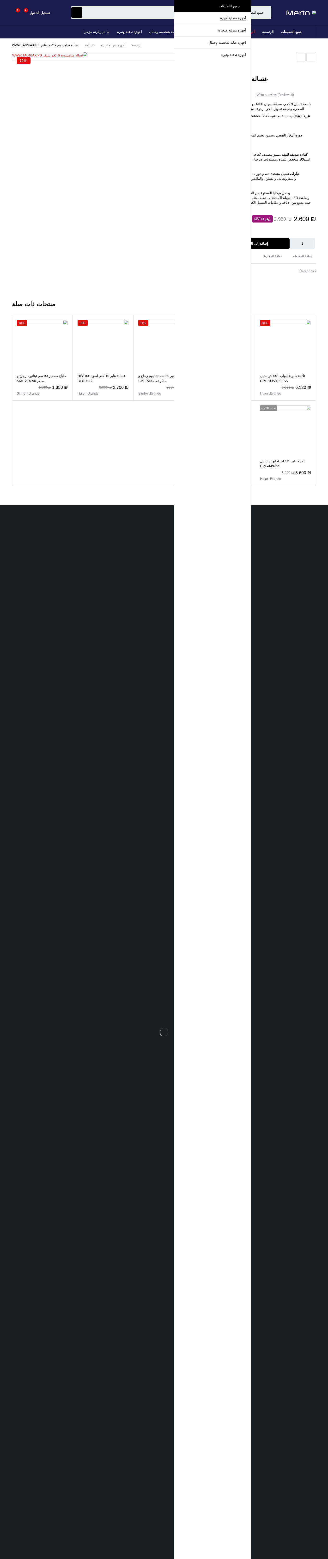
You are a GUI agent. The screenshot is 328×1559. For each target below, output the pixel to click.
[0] (14, 12)
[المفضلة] (23, 12)
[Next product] (301, 57)
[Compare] (274, 256)
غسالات (90, 45)
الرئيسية (136, 45)
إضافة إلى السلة (256, 243)
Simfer (143, 393)
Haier (264, 393)
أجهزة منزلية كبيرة (113, 45)
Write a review (266, 95)
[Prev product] (311, 57)
